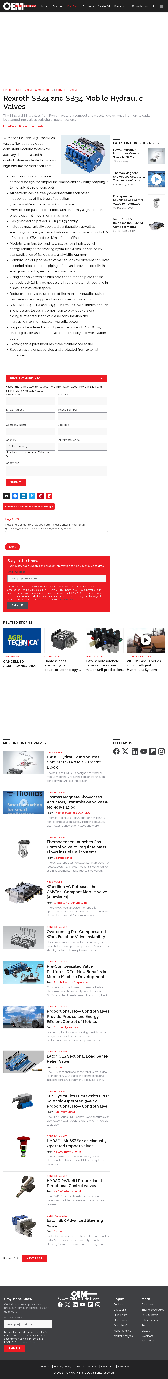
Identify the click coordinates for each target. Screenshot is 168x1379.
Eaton (58, 1067)
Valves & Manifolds (39, 90)
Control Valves (68, 90)
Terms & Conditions (86, 1366)
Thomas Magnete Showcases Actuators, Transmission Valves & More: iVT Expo (129, 176)
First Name (13, 394)
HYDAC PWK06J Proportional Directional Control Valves (74, 1183)
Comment (12, 463)
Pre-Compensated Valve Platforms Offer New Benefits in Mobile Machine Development (76, 971)
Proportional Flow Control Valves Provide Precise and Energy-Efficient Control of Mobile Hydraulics (78, 1016)
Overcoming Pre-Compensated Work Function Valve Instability (76, 934)
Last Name (66, 394)
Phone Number (67, 409)
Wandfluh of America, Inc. (71, 902)
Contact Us (108, 1366)
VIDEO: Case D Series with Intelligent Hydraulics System (144, 665)
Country (12, 440)
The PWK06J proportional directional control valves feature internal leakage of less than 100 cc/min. (76, 1200)
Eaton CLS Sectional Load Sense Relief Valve (77, 1059)
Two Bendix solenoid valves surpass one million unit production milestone (104, 665)
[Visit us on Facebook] (116, 751)
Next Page (34, 1258)
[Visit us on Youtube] (143, 751)
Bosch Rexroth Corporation (28, 126)
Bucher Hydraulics (66, 1027)
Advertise (45, 1366)
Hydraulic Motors (139, 656)
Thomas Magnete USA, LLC (72, 812)
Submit (15, 482)
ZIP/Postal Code (69, 440)
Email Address (16, 409)
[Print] (6, 496)
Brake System (94, 656)
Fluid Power (12, 90)
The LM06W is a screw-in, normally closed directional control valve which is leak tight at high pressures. (77, 1160)
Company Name (16, 425)
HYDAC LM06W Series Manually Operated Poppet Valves (76, 1143)
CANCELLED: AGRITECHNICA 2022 (20, 664)
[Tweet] (32, 496)
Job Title (64, 425)
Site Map (123, 1366)
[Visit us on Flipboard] (152, 751)
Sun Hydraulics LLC (67, 1112)
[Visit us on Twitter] (125, 751)
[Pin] (40, 496)
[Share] (15, 496)
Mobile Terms (43, 599)
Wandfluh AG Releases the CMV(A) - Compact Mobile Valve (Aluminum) (129, 223)
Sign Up (17, 605)
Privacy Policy (65, 599)
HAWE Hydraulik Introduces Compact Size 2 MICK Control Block (127, 153)
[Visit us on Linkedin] (135, 751)
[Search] (153, 6)
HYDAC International (67, 1151)
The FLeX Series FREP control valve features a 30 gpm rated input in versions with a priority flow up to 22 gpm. (78, 1120)
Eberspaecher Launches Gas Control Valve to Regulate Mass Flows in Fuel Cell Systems (128, 200)
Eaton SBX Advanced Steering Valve (75, 1223)
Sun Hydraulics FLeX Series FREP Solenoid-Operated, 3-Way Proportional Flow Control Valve (77, 1101)
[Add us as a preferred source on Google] (49, 496)
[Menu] (161, 6)
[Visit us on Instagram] (161, 751)
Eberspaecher (63, 857)
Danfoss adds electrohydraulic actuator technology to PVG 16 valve (63, 665)
